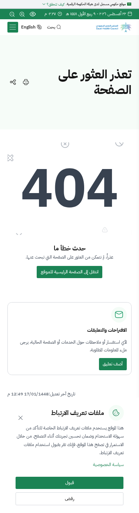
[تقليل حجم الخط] (11, 14)
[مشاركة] (12, 82)
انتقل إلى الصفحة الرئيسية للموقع (70, 272)
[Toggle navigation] (12, 27)
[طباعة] (25, 82)
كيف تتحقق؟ (55, 4)
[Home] (113, 27)
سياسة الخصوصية (108, 464)
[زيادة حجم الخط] (22, 14)
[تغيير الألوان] (32, 14)
